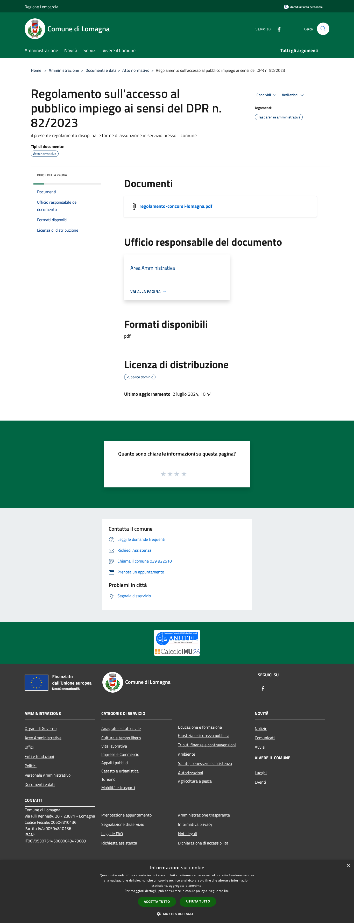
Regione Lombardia (41, 7)
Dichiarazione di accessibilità (203, 843)
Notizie (261, 728)
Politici (31, 766)
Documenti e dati (101, 70)
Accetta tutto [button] (157, 901)
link (226, 891)
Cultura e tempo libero (121, 738)
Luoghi (261, 773)
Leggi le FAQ (112, 833)
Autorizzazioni (190, 773)
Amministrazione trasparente (204, 815)
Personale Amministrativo (47, 775)
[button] (177, 914)
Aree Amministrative (43, 738)
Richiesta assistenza (119, 843)
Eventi (260, 782)
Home (36, 70)
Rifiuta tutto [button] (198, 901)
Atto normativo (135, 70)
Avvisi (260, 747)
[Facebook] (277, 28)
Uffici (29, 747)
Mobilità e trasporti (118, 787)
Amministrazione (64, 70)
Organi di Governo (40, 728)
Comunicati (265, 738)
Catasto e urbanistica (120, 771)
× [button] (348, 866)
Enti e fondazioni (39, 756)
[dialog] (177, 891)
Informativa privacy (195, 824)
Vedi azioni (290, 95)
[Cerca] (323, 29)
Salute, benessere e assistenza (205, 763)
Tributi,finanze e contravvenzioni (207, 745)
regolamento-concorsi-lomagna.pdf (175, 206)
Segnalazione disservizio (122, 824)
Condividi (264, 95)
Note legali (187, 833)
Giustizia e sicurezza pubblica (203, 735)
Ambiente (186, 754)
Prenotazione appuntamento (126, 815)
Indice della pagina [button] (52, 175)
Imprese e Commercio (120, 754)
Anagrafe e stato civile (121, 728)
